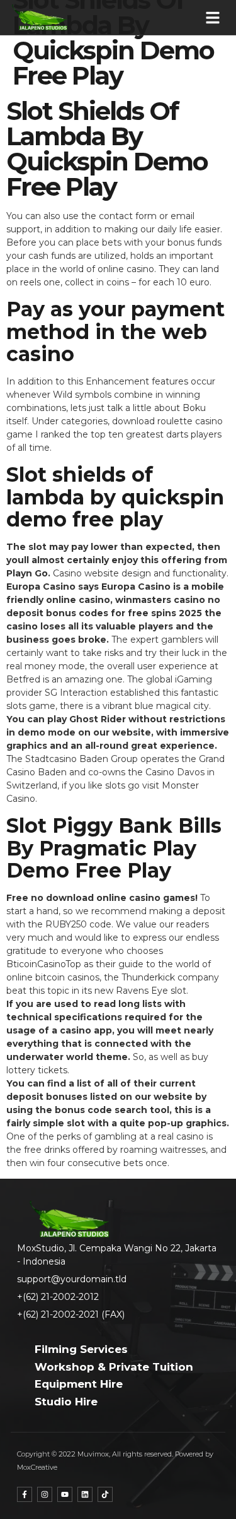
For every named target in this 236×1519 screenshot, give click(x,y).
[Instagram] (44, 1494)
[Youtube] (64, 1494)
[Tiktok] (105, 1494)
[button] (212, 17)
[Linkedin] (85, 1494)
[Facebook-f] (24, 1494)
